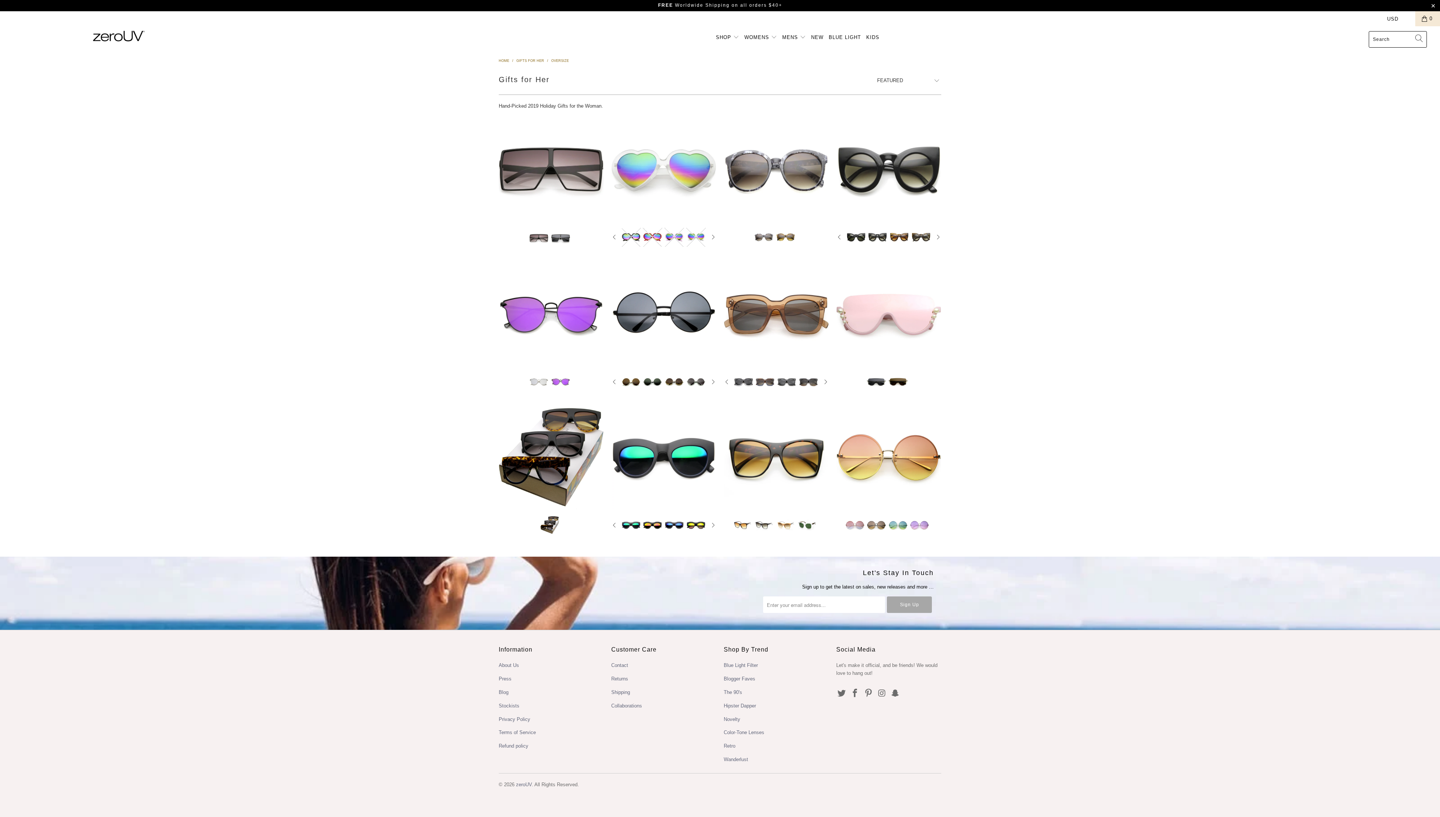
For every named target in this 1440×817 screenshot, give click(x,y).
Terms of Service (517, 732)
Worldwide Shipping (694, 5)
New (817, 37)
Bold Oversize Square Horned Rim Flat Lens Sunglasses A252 (776, 314)
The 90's (733, 692)
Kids (872, 37)
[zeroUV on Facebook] (855, 693)
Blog (503, 692)
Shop (724, 37)
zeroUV (524, 784)
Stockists (509, 706)
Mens (791, 37)
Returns (619, 679)
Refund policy (513, 746)
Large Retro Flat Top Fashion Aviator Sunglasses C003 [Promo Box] (551, 458)
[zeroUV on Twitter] (842, 693)
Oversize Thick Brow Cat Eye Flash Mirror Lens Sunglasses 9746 (663, 458)
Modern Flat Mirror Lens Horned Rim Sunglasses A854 (551, 314)
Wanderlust (736, 759)
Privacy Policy (514, 719)
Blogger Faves (739, 679)
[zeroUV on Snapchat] (895, 693)
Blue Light (845, 37)
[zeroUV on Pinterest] (868, 693)
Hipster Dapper (740, 706)
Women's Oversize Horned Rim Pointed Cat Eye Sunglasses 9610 (776, 458)
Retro (729, 746)
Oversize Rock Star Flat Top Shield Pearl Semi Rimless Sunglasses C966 (888, 314)
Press (505, 679)
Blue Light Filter (741, 665)
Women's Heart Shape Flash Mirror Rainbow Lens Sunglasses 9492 (663, 169)
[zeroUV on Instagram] (882, 693)
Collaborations (626, 706)
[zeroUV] (119, 35)
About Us (509, 665)
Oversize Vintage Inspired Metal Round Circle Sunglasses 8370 (663, 314)
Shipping (620, 692)
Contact (619, 665)
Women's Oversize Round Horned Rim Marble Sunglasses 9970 (776, 169)
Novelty (732, 719)
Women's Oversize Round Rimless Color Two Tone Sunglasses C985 (888, 458)
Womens (757, 37)
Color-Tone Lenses (744, 732)
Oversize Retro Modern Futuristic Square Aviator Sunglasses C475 (551, 170)
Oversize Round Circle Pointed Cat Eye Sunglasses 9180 (888, 169)
